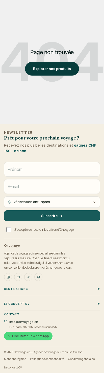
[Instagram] (8, 277)
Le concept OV (16, 304)
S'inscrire (49, 216)
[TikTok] (28, 277)
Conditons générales (81, 359)
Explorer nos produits (52, 68)
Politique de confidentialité (47, 359)
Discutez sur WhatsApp (30, 336)
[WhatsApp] (38, 277)
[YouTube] (18, 277)
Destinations (16, 289)
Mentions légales (15, 359)
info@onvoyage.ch (23, 322)
